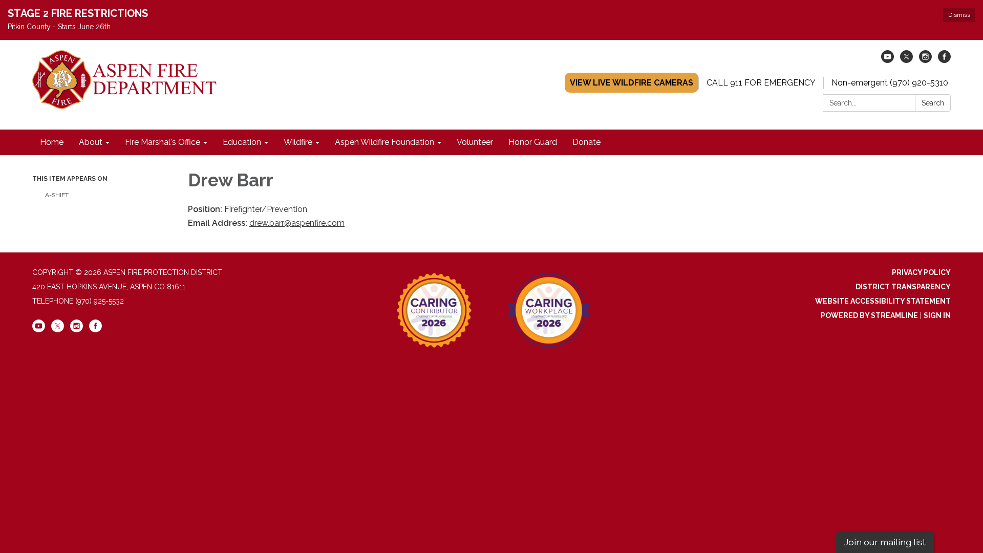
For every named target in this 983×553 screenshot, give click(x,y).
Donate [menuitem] (586, 142)
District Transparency (903, 287)
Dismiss (959, 14)
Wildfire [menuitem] (298, 142)
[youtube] (887, 60)
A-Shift (57, 195)
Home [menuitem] (51, 142)
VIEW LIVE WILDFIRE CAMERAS (631, 83)
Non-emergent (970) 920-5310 (889, 83)
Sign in (937, 315)
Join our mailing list (885, 542)
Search (933, 103)
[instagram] (925, 60)
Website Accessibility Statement (883, 301)
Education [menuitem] (242, 142)
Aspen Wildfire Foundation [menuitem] (384, 142)
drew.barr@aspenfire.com (297, 223)
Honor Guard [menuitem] (532, 142)
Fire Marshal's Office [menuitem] (162, 142)
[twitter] (906, 60)
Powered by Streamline (869, 315)
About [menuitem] (90, 142)
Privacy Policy (921, 272)
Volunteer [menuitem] (475, 142)
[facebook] (944, 60)
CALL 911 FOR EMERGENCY (761, 83)
